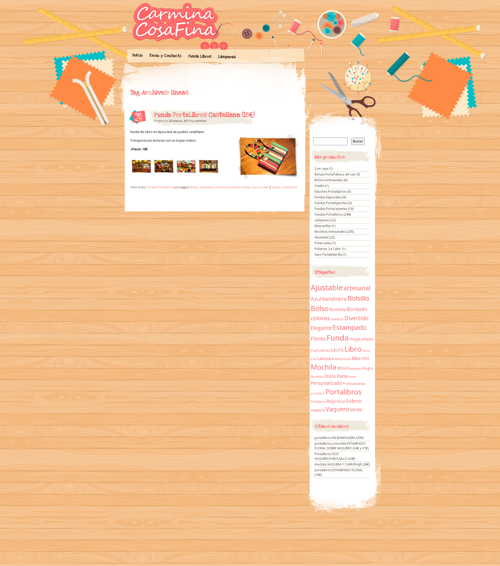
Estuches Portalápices (331, 191)
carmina (200, 121)
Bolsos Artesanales (329, 180)
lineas (264, 187)
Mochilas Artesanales (330, 231)
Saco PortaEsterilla (328, 254)
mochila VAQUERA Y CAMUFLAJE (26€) (342, 464)
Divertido (233, 187)
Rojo (331, 401)
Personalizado (326, 383)
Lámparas (227, 56)
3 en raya (321, 168)
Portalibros (343, 392)
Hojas (355, 339)
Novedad (321, 237)
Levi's (337, 350)
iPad (314, 350)
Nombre (317, 376)
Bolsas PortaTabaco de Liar (335, 174)
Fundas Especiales (328, 197)
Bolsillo (358, 298)
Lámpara (325, 358)
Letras (324, 350)
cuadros (337, 319)
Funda (245, 187)
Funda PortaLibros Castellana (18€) (204, 115)
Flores (318, 338)
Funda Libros (199, 56)
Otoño (330, 376)
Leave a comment (284, 187)
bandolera (334, 298)
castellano (206, 187)
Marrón (360, 358)
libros (366, 351)
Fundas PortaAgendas (331, 203)
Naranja (354, 368)
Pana (342, 376)
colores (220, 187)
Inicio (137, 55)
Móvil (342, 368)
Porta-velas (323, 243)
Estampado (349, 327)
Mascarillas (323, 226)
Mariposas (343, 359)
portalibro (318, 393)
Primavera (318, 401)
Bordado (357, 309)
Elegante (321, 327)
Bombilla (337, 309)
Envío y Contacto (165, 55)
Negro (367, 368)
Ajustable (327, 287)
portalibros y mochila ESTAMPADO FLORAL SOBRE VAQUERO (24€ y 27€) (341, 445)
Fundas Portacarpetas (331, 208)
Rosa (340, 401)
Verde (356, 409)
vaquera (318, 409)
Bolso (194, 187)
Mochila (323, 367)
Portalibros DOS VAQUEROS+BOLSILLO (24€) (335, 456)
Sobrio (353, 401)
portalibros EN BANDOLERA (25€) (339, 438)
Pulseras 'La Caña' (328, 249)
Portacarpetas (354, 383)
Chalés (319, 186)
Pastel (352, 377)
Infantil (367, 339)
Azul (316, 298)
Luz (314, 358)
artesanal (357, 288)
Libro (255, 187)
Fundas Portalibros (160, 187)
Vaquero (337, 409)
